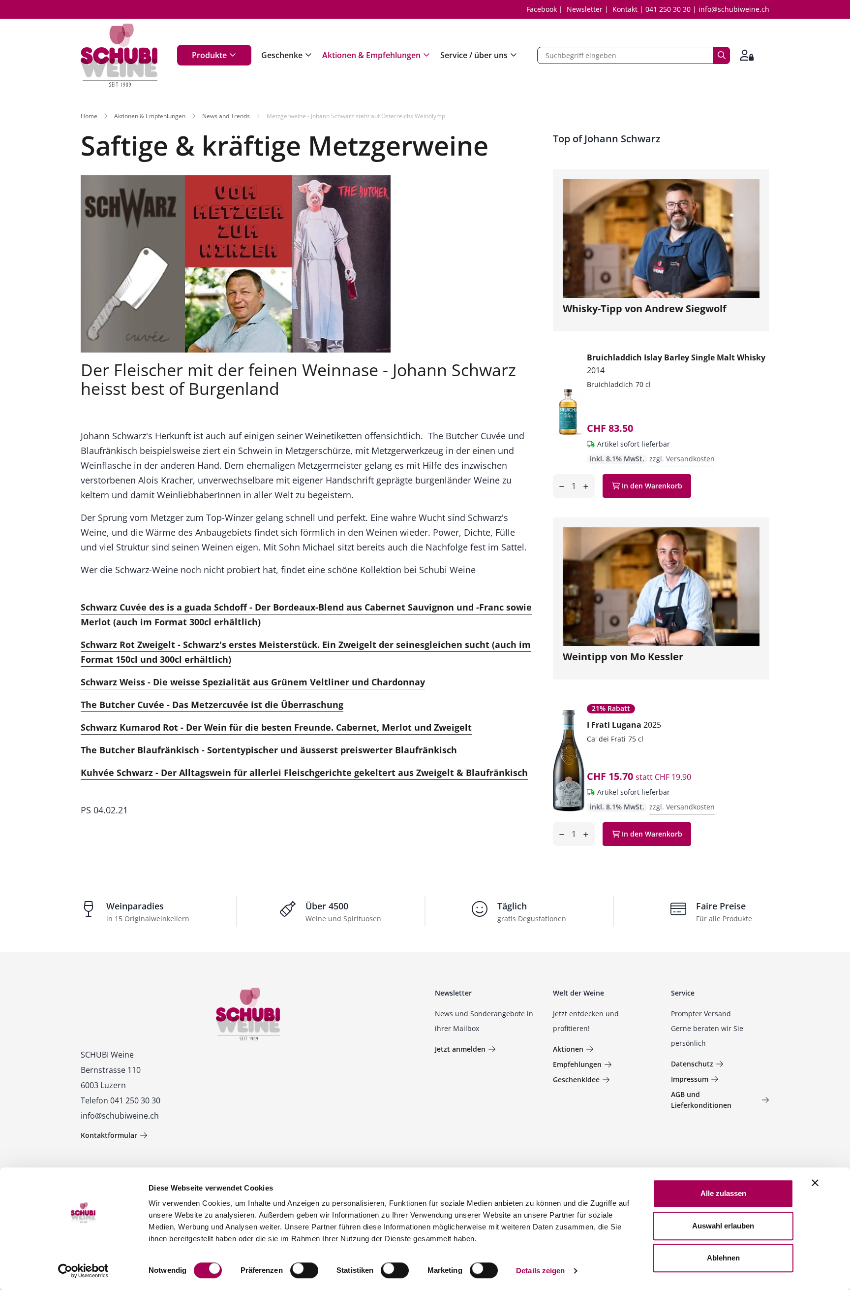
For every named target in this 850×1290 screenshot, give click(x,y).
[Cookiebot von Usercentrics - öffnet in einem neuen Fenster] (83, 1270)
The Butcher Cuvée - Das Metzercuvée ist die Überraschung (212, 704)
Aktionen (568, 1049)
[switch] (305, 1271)
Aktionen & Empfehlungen (371, 55)
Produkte (209, 55)
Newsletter (585, 9)
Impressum (689, 1079)
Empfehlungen (577, 1064)
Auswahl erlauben (723, 1226)
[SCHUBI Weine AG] (119, 55)
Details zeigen (540, 1270)
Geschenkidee (576, 1079)
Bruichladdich (610, 384)
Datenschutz (692, 1063)
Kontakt (625, 9)
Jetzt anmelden (460, 1049)
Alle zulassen (723, 1193)
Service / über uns (474, 55)
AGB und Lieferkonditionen (701, 1100)
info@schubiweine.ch (733, 9)
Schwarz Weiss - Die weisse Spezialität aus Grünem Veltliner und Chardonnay (253, 682)
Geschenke (282, 55)
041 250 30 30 (668, 9)
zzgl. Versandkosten (682, 458)
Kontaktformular (109, 1135)
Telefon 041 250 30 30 (120, 1100)
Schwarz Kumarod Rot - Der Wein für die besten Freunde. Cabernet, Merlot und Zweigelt (276, 727)
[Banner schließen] (815, 1182)
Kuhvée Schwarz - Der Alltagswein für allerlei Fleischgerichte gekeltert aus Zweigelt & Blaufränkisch (304, 772)
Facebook (541, 9)
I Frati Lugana (624, 724)
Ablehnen (723, 1258)
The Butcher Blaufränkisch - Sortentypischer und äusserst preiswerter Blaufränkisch (269, 750)
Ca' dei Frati (606, 738)
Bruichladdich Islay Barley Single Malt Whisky (676, 364)
